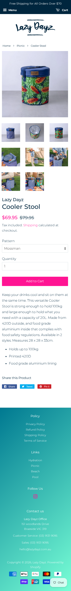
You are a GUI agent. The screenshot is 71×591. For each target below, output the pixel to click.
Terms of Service (35, 440)
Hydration (35, 460)
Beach (35, 471)
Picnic (21, 45)
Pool (35, 477)
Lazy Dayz (39, 562)
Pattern (8, 241)
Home (7, 45)
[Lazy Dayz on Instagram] (35, 497)
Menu (12, 10)
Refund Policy (35, 429)
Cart (64, 10)
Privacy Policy (35, 424)
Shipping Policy (35, 435)
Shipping (30, 225)
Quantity (9, 259)
